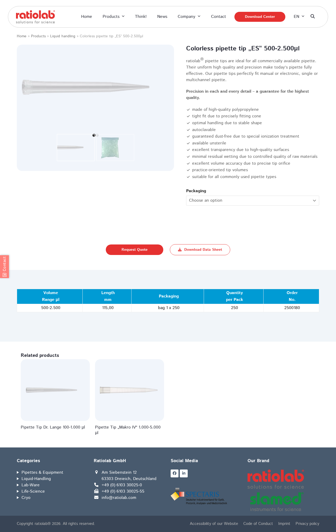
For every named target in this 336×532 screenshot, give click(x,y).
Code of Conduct (258, 523)
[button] (312, 16)
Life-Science (33, 491)
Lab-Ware (31, 485)
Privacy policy (307, 523)
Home (22, 36)
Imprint (284, 523)
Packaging (196, 191)
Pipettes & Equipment (42, 473)
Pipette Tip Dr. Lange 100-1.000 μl (53, 427)
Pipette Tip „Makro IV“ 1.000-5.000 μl (128, 430)
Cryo (26, 498)
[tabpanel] (95, 88)
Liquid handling (62, 36)
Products (38, 36)
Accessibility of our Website (214, 523)
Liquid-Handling (36, 479)
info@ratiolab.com (119, 498)
